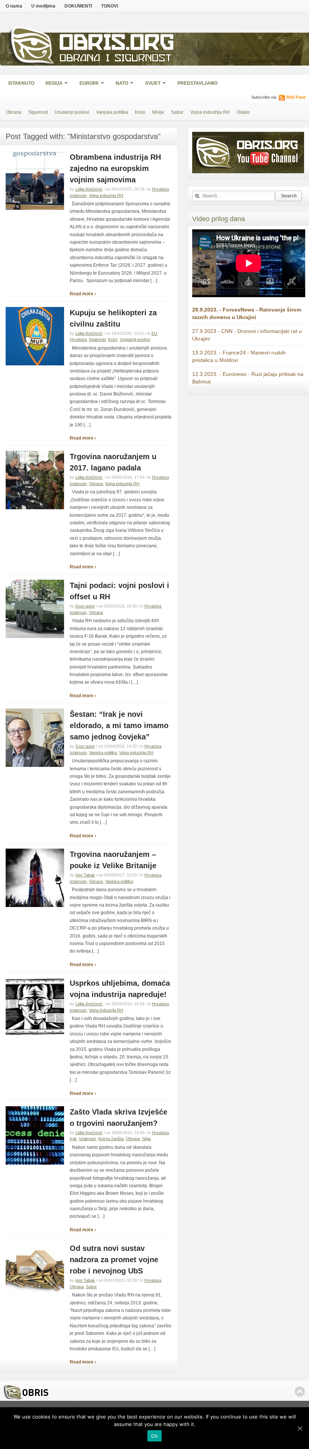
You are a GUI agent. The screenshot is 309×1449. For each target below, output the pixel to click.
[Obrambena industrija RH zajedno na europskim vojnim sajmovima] (35, 208)
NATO (119, 84)
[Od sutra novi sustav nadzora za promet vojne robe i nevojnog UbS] (35, 1299)
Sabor (177, 112)
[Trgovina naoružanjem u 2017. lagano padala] (35, 507)
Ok (154, 1436)
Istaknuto (21, 83)
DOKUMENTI (78, 6)
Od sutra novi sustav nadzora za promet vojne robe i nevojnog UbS (114, 1259)
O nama (14, 6)
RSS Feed (296, 97)
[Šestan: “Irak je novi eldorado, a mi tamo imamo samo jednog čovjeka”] (35, 765)
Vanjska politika (112, 112)
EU (154, 333)
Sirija (146, 1138)
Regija (52, 84)
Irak (73, 1138)
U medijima (43, 6)
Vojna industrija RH (210, 112)
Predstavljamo (197, 83)
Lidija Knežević (88, 189)
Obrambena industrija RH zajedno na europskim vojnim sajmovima (115, 168)
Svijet (150, 84)
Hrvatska (160, 189)
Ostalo (243, 112)
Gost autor (85, 606)
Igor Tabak (85, 875)
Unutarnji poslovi (72, 112)
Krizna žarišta (111, 1138)
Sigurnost (38, 112)
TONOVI (109, 6)
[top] (300, 1391)
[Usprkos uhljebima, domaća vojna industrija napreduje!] (35, 1034)
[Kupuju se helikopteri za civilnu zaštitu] (35, 363)
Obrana (13, 112)
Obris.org (117, 44)
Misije (158, 112)
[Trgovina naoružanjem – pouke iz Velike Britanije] (35, 905)
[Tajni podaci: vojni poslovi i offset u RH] (35, 636)
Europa (87, 84)
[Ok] (299, 1428)
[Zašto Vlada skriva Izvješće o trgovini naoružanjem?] (35, 1163)
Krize (140, 112)
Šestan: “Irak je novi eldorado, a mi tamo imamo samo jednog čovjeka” (119, 725)
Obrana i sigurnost (115, 59)
